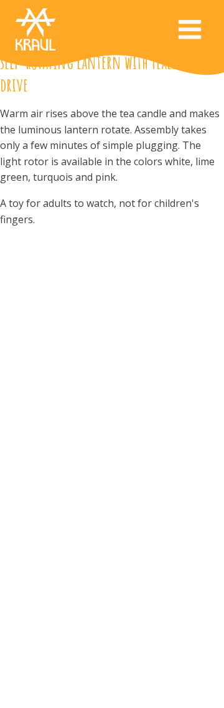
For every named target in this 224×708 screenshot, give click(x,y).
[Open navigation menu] (190, 30)
